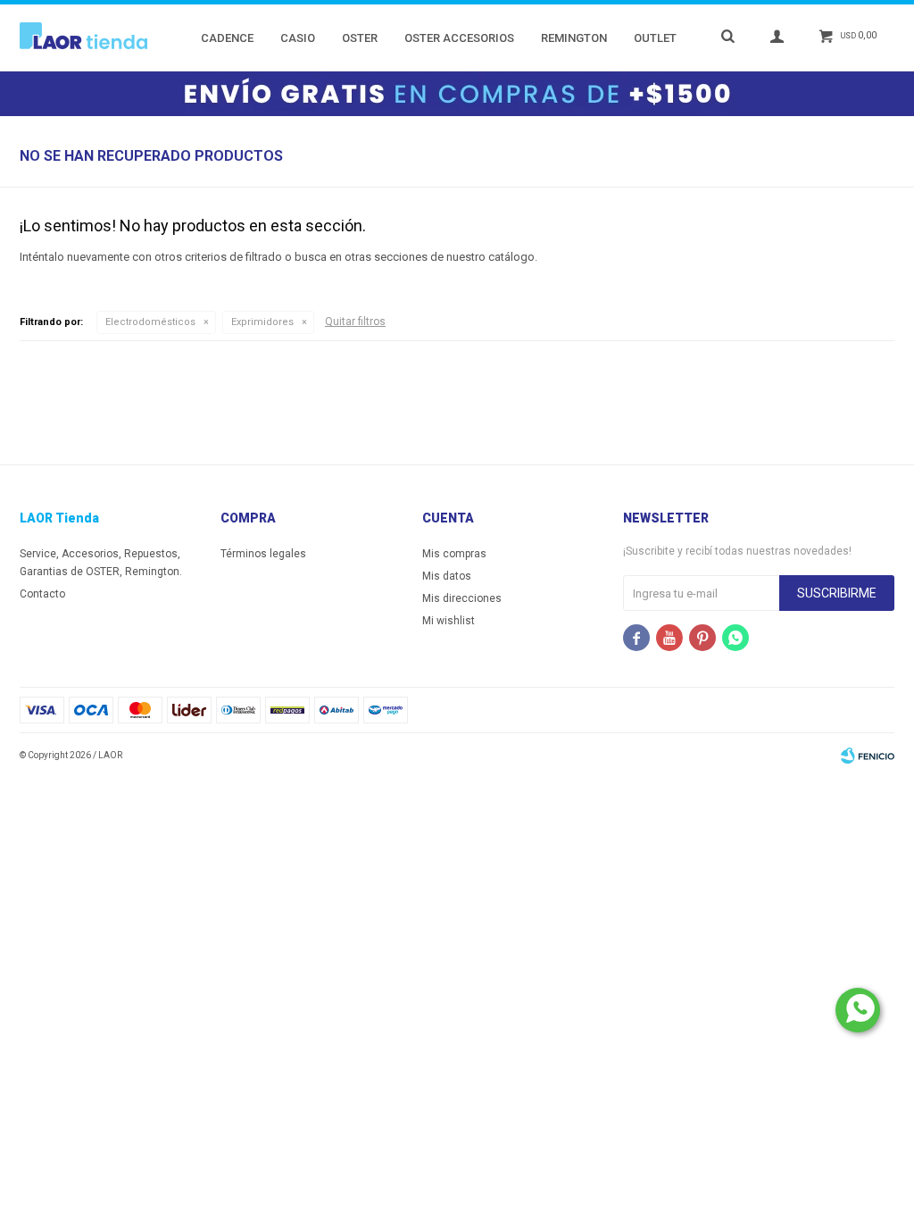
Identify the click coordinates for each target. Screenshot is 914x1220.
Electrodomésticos (150, 322)
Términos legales (263, 553)
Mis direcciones (462, 598)
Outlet (655, 38)
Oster (360, 38)
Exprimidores (262, 322)
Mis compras (454, 553)
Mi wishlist (448, 620)
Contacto (42, 594)
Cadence (227, 38)
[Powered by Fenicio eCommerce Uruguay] (867, 755)
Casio (297, 38)
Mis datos (446, 576)
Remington (574, 38)
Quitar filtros (355, 321)
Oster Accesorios (459, 38)
